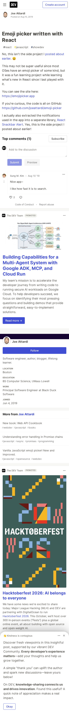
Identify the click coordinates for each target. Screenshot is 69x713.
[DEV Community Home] (13, 4)
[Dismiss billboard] (64, 635)
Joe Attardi (18, 13)
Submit (14, 162)
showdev (37, 47)
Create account (55, 4)
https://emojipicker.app (18, 96)
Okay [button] (9, 706)
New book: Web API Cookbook (22, 425)
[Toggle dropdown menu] (63, 174)
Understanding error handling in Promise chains (32, 439)
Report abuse (46, 204)
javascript (21, 47)
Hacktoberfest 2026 (15, 616)
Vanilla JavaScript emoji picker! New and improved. (28, 454)
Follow (34, 350)
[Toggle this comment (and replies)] (4, 181)
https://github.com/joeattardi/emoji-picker (32, 108)
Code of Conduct (24, 204)
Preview (32, 162)
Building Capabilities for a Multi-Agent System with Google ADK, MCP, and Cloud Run (30, 265)
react (7, 47)
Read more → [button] (13, 320)
